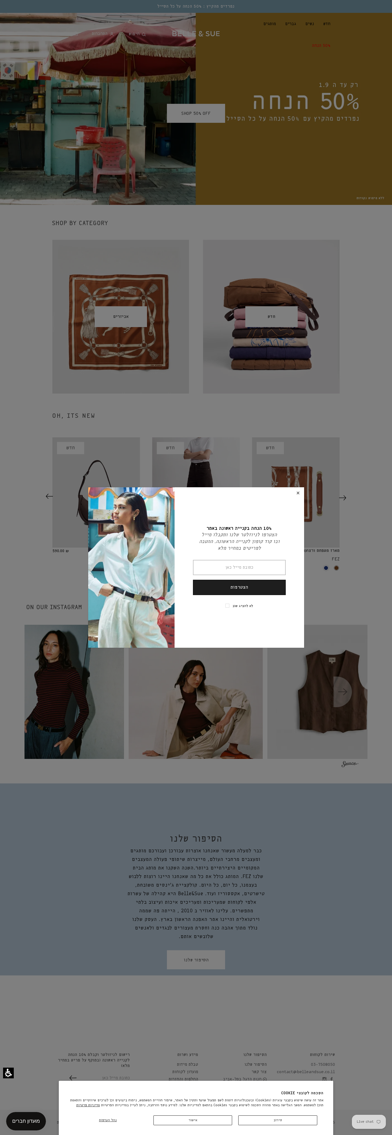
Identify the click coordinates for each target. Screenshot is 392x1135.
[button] (8, 1073)
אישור (193, 1120)
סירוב (277, 1120)
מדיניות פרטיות (88, 1105)
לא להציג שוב (242, 606)
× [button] (298, 493)
